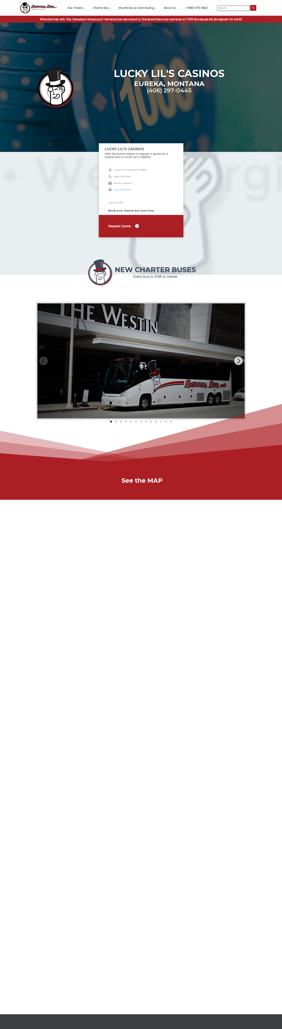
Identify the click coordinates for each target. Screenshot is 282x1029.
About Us (170, 8)
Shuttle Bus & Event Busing (136, 8)
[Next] (238, 361)
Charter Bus (101, 8)
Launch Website (122, 189)
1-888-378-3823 (197, 8)
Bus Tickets (75, 8)
